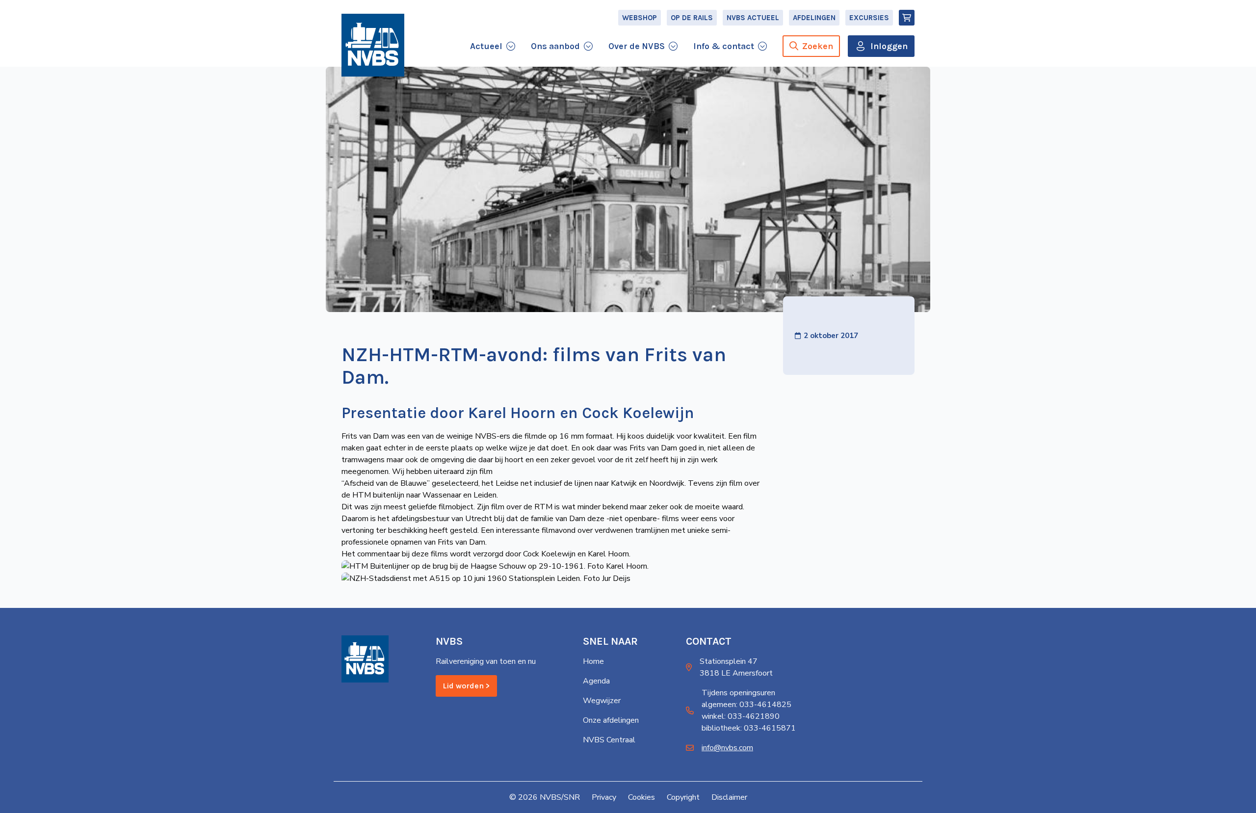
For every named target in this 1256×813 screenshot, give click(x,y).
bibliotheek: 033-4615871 (749, 728)
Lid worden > (466, 685)
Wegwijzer (602, 700)
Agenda (596, 681)
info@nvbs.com (727, 747)
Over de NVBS (636, 46)
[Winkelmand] (907, 18)
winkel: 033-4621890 (741, 716)
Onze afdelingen (611, 720)
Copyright (683, 797)
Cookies (641, 797)
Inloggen (889, 46)
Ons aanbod (555, 46)
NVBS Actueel (753, 17)
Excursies (869, 17)
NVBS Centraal (609, 739)
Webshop (639, 17)
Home (593, 661)
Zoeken (817, 46)
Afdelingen (814, 17)
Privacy (604, 797)
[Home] (372, 45)
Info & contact (723, 46)
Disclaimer (729, 797)
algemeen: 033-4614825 (746, 704)
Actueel (486, 46)
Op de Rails (692, 17)
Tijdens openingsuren (738, 692)
